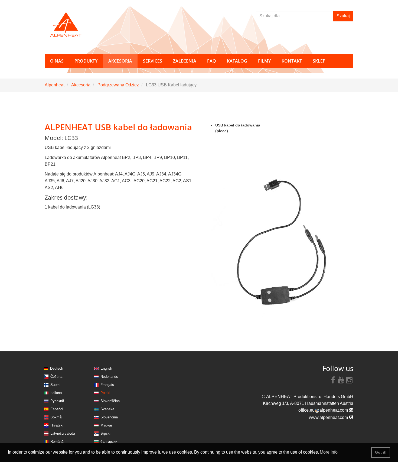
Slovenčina (109, 417)
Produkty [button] (85, 61)
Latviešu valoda (62, 433)
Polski (105, 393)
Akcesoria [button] (120, 61)
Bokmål (56, 417)
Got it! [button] (381, 452)
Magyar (106, 425)
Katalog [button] (237, 61)
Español (56, 409)
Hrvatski (56, 425)
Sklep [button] (319, 61)
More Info (329, 452)
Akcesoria (80, 85)
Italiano (56, 393)
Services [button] (152, 61)
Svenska (107, 409)
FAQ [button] (211, 61)
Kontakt (292, 61)
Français (107, 385)
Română (56, 442)
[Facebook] (333, 380)
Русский (57, 401)
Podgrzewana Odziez (118, 85)
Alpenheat (54, 85)
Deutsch (56, 368)
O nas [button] (57, 61)
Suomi (55, 385)
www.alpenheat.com (329, 417)
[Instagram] (349, 380)
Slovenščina (110, 401)
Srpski (105, 433)
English (106, 368)
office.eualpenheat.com (323, 410)
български (108, 442)
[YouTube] (341, 380)
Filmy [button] (264, 61)
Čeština (56, 377)
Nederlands (109, 377)
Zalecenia (184, 61)
